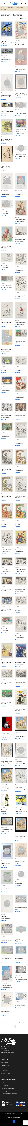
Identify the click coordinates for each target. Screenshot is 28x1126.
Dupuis (3, 163)
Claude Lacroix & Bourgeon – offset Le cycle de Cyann (6, 96)
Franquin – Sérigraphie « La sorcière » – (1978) (6, 918)
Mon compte (4, 1062)
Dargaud (17, 40)
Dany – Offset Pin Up (21, 69)
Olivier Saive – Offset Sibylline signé (19, 133)
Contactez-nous (5, 1085)
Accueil (3, 7)
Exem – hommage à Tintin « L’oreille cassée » (6, 140)
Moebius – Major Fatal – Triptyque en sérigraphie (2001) (21, 113)
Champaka (4, 39)
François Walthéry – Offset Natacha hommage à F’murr (7, 194)
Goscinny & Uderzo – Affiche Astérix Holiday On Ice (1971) (21, 44)
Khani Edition (4, 190)
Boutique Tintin (5, 1065)
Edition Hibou (18, 807)
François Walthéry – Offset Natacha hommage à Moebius (21, 241)
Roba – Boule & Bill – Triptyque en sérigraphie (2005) (7, 113)
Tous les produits (5, 1073)
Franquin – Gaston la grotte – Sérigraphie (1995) (21, 979)
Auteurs (17, 67)
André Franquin (19, 90)
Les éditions (4, 1068)
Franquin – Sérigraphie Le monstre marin (19, 883)
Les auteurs (4, 1070)
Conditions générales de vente (9, 1093)
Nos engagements (6, 1091)
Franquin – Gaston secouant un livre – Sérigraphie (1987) (6, 1013)
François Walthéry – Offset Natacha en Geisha (21, 710)
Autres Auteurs (24, 67)
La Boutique (10, 7)
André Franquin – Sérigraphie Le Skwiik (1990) (21, 94)
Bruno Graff (18, 732)
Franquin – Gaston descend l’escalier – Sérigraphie (20, 1005)
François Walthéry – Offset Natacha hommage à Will (7, 267)
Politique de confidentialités (8, 1088)
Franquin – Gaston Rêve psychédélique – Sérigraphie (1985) (6, 940)
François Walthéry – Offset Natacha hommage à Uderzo (21, 610)
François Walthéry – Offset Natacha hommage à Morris (7, 571)
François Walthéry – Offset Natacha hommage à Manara (7, 324)
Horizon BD (4, 55)
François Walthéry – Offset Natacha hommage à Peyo (21, 591)
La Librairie (4, 1083)
